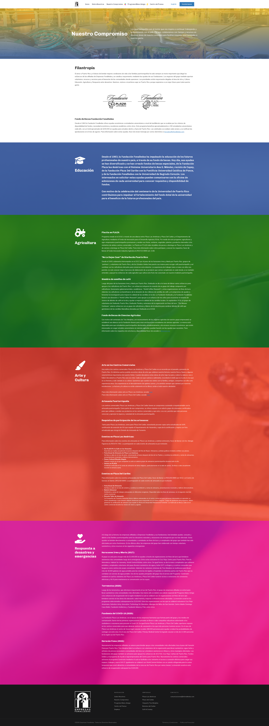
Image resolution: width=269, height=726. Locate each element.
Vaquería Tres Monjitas (150, 703)
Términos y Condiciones (170, 722)
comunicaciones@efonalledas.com (182, 697)
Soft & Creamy (147, 709)
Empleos (117, 709)
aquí (150, 392)
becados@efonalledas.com (174, 132)
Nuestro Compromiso (115, 4)
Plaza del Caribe (148, 700)
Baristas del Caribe (148, 706)
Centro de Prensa (156, 4)
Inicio (87, 4)
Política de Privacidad (187, 722)
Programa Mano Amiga (136, 4)
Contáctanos (187, 4)
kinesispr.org (165, 331)
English (173, 4)
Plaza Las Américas (149, 697)
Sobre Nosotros (98, 4)
